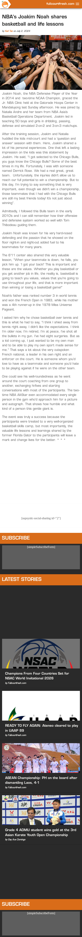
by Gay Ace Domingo (15, 840)
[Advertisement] (41, 611)
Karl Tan (9, 31)
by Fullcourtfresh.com (15, 683)
